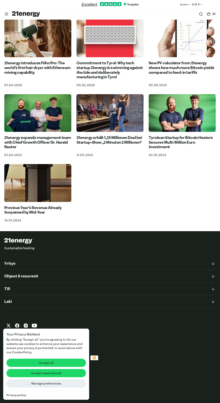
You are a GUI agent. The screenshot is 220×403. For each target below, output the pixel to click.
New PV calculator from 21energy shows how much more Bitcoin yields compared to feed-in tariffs (181, 68)
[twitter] (8, 325)
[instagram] (25, 325)
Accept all (46, 363)
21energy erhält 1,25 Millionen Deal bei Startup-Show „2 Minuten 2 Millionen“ (109, 140)
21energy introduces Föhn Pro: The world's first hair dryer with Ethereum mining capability (37, 68)
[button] (6, 14)
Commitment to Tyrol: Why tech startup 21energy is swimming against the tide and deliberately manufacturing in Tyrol (109, 70)
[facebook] (17, 325)
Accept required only (46, 373)
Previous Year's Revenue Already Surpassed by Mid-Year (33, 210)
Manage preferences (46, 383)
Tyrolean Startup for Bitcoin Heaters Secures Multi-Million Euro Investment (181, 142)
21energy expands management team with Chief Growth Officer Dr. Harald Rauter (37, 142)
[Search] (201, 14)
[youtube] (34, 325)
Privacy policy (16, 395)
